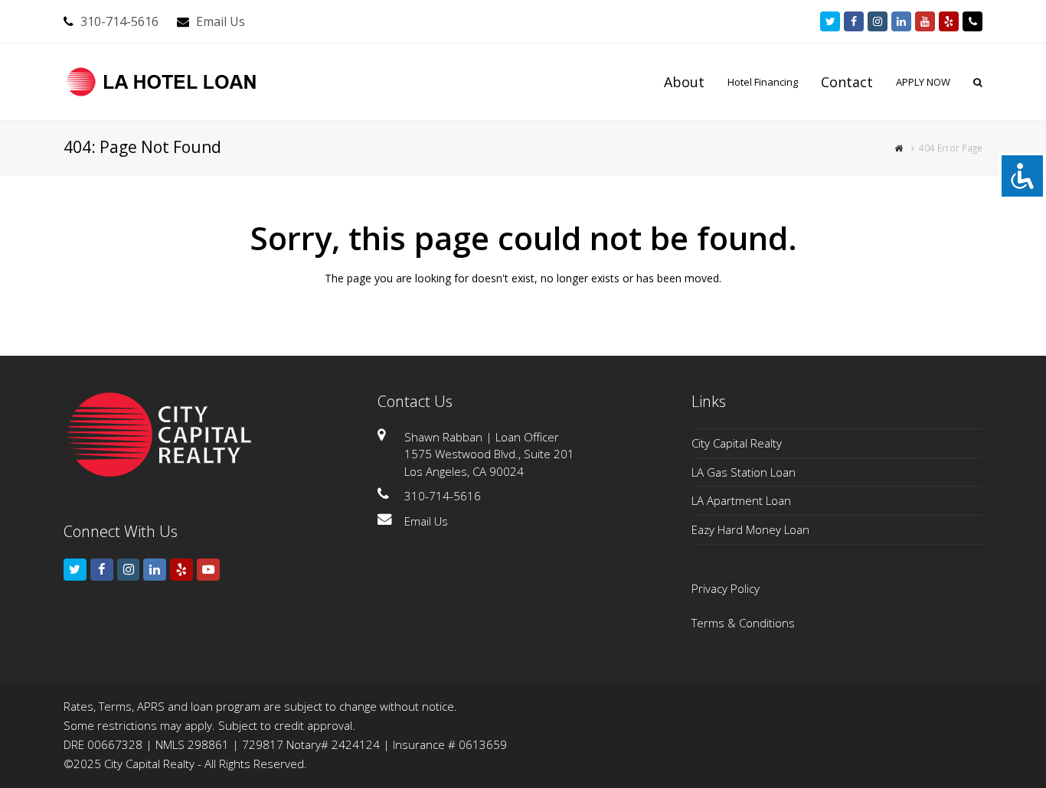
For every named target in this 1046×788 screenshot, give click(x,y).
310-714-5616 (119, 21)
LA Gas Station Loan (743, 472)
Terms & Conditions (743, 622)
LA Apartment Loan (741, 500)
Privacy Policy (725, 588)
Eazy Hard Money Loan (750, 529)
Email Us (220, 21)
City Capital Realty (736, 443)
